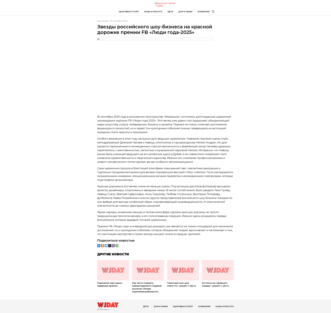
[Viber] (113, 245)
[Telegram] (106, 245)
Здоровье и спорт (129, 11)
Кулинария (203, 11)
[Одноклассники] (102, 245)
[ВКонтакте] (98, 245)
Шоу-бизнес (103, 21)
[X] (109, 245)
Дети (170, 11)
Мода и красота (153, 11)
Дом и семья (185, 11)
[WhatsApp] (116, 245)
